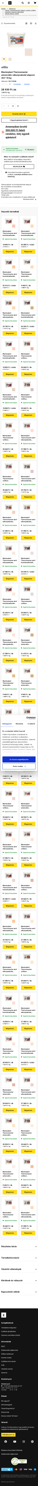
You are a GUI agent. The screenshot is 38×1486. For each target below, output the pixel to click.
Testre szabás (18, 766)
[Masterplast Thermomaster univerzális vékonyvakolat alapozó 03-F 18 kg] (28, 794)
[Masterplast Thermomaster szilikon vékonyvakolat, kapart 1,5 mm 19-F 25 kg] (10, 794)
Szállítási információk (8, 1361)
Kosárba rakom (18, 114)
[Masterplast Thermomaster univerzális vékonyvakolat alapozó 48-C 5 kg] (10, 672)
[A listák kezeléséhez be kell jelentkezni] (27, 23)
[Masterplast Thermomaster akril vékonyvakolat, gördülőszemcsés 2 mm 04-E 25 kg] (28, 999)
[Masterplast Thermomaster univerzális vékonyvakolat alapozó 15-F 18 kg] (10, 1040)
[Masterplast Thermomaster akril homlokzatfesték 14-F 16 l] (10, 876)
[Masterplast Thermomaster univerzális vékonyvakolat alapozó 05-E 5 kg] (28, 263)
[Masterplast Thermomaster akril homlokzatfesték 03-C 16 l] (10, 263)
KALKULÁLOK (17, 166)
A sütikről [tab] (31, 724)
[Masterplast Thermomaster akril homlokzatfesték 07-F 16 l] (10, 590)
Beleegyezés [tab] (7, 724)
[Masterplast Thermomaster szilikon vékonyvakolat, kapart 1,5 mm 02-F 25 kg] (28, 1122)
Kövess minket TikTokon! (9, 1416)
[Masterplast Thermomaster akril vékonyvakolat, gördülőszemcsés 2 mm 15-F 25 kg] (28, 508)
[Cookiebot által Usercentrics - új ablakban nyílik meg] (27, 718)
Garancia (4, 1373)
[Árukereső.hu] (19, 1461)
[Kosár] (35, 3)
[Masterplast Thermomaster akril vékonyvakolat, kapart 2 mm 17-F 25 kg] (28, 426)
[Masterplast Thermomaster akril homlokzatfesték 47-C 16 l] (28, 304)
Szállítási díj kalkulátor (8, 1331)
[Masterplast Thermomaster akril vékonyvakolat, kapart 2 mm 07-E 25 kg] (10, 958)
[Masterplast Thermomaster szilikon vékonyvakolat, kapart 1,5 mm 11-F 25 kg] (10, 1203)
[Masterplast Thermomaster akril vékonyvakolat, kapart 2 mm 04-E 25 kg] (10, 713)
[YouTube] (14, 1441)
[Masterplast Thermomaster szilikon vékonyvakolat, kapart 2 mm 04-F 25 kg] (10, 467)
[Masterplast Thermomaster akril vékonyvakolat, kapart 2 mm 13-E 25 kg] (28, 1081)
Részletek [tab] (19, 724)
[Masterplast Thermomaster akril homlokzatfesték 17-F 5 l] (10, 999)
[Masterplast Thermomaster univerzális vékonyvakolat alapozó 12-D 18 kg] (10, 1081)
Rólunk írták (5, 1412)
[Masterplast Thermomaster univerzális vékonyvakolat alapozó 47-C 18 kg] (28, 631)
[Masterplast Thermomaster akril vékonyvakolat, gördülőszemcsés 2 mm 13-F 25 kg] (10, 549)
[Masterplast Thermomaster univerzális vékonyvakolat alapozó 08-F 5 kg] (10, 1163)
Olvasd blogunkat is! (7, 1408)
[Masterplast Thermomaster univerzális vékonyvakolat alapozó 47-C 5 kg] (28, 672)
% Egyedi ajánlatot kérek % (19, 120)
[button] (3, 3)
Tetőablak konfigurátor (8, 1328)
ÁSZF (3, 1346)
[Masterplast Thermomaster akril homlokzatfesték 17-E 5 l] (10, 345)
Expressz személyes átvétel (10, 1335)
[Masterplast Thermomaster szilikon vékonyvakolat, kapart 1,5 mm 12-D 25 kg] (28, 876)
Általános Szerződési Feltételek (11, 1450)
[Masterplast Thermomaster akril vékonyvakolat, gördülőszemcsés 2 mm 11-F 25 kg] (10, 631)
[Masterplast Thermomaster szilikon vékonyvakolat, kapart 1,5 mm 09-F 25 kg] (10, 426)
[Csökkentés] (3, 106)
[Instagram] (24, 1441)
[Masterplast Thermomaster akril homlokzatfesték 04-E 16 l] (28, 1040)
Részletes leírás (28, 199)
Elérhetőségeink (6, 1405)
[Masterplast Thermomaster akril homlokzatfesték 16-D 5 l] (10, 222)
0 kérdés (27, 84)
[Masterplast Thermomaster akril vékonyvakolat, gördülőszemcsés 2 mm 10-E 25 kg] (28, 1203)
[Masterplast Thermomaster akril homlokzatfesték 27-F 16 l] (28, 549)
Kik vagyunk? (5, 1401)
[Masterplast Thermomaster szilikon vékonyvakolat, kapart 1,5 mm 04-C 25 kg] (28, 1163)
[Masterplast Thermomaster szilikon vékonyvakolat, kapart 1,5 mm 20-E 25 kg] (28, 386)
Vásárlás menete (7, 1369)
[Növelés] (13, 106)
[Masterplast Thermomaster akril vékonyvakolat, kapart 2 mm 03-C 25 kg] (10, 917)
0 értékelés (17, 84)
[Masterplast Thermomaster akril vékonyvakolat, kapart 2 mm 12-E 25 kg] (10, 508)
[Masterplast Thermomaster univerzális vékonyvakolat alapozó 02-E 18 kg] (10, 1122)
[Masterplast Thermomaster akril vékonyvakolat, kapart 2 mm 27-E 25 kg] (28, 467)
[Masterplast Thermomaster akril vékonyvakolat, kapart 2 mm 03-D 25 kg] (10, 304)
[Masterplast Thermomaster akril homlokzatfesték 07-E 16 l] (28, 222)
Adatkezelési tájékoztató (9, 1350)
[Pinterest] (32, 1441)
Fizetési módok (6, 1358)
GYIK (2, 1365)
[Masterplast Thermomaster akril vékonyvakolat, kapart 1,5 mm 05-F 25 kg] (28, 917)
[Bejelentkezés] (29, 3)
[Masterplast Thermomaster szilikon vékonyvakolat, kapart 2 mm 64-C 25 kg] (28, 590)
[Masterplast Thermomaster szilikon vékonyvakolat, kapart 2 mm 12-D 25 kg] (28, 345)
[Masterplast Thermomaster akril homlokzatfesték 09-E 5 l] (10, 386)
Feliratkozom (7, 1435)
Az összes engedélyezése (19, 759)
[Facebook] (5, 1441)
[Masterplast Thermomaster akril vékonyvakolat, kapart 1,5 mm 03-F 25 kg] (10, 835)
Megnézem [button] (10, 251)
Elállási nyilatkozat (7, 1354)
